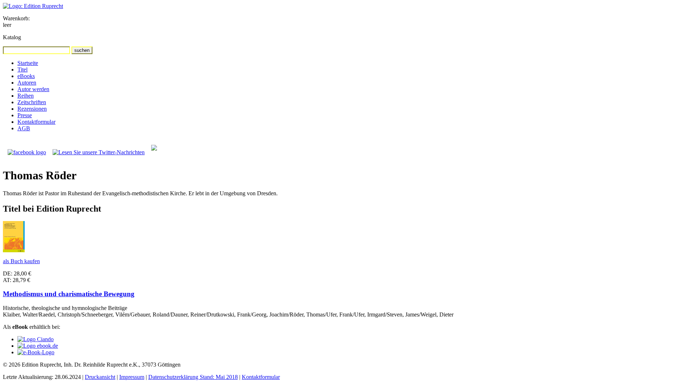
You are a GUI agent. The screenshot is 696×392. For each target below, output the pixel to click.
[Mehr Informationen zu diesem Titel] (14, 250)
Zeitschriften (31, 102)
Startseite (27, 63)
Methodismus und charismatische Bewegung (68, 294)
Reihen (25, 96)
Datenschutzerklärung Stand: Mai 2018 (193, 377)
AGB (23, 128)
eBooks (26, 76)
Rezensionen (32, 109)
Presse (24, 115)
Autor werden (33, 89)
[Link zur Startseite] (33, 6)
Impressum (131, 377)
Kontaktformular (36, 122)
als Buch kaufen (21, 261)
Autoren (26, 82)
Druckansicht (100, 377)
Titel (22, 69)
